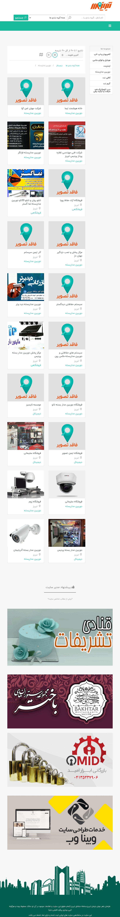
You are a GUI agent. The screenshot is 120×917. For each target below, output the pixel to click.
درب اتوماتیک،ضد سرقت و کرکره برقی (101, 90)
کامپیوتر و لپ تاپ (102, 54)
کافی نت (106, 77)
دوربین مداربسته (73, 113)
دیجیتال (59, 65)
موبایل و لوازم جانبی (101, 60)
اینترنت (106, 66)
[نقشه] (41, 55)
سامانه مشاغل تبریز (78, 906)
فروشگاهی (77, 209)
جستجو (19, 18)
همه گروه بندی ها (72, 65)
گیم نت (106, 83)
